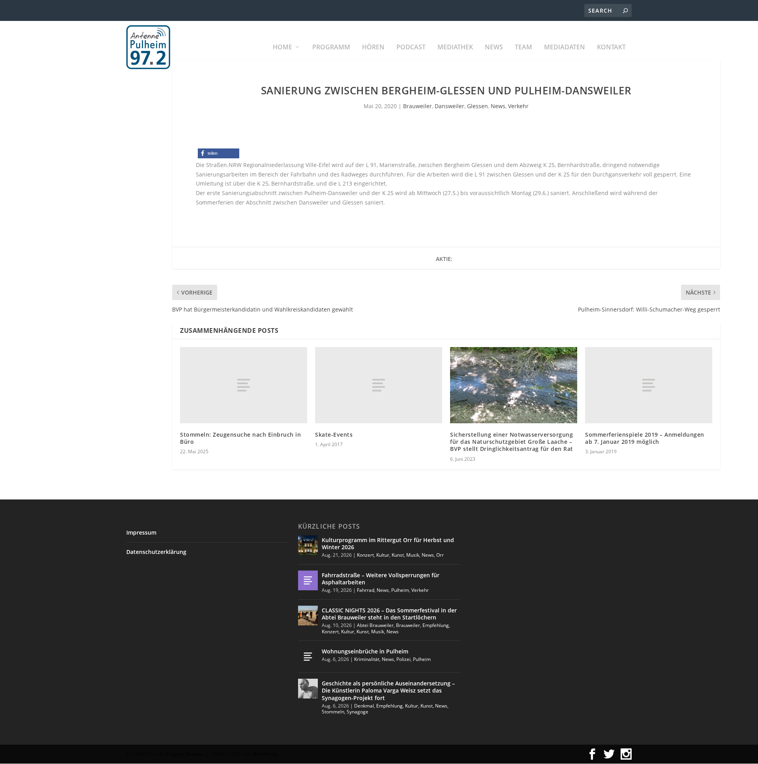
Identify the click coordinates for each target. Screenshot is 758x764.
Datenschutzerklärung (156, 552)
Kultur (382, 555)
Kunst (398, 555)
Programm (331, 47)
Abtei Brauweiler (375, 625)
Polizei (403, 659)
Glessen (477, 106)
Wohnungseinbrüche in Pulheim (365, 651)
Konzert (365, 555)
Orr (440, 555)
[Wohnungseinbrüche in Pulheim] (308, 656)
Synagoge (357, 711)
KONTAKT (611, 47)
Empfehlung (435, 625)
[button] (218, 153)
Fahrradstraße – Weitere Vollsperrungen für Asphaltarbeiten (380, 578)
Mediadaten (564, 47)
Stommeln (333, 711)
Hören (373, 47)
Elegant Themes (185, 754)
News (494, 47)
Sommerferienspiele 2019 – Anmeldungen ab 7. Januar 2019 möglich (644, 438)
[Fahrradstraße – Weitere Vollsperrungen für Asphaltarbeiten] (308, 580)
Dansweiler (449, 106)
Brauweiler (417, 106)
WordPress (265, 754)
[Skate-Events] (378, 385)
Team (523, 47)
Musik (412, 555)
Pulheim (400, 590)
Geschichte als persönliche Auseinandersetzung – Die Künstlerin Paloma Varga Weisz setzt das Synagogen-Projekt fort (388, 690)
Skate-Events (334, 434)
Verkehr (518, 106)
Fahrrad (365, 590)
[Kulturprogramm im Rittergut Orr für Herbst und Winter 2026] (308, 545)
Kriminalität (366, 659)
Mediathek (455, 47)
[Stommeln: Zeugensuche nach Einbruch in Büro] (243, 385)
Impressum (141, 532)
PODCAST (411, 47)
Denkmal (364, 705)
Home (282, 47)
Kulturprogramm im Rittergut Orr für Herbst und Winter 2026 (388, 543)
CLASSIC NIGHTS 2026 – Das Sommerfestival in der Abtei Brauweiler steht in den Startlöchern (389, 613)
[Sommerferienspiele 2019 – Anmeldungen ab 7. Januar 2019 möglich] (648, 385)
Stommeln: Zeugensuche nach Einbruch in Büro (240, 438)
